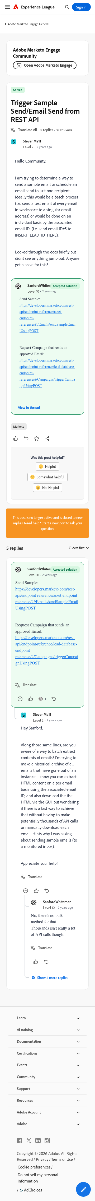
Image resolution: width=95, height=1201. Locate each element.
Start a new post (53, 523)
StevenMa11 (32, 141)
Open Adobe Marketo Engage (48, 65)
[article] (47, 635)
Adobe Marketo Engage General (28, 24)
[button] (27, 130)
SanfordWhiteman (41, 285)
